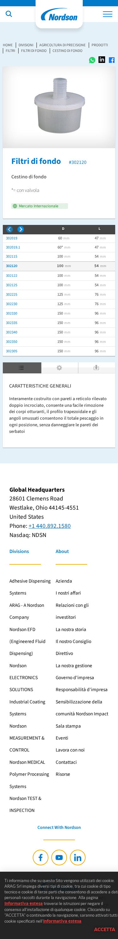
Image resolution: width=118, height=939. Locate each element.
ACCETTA (104, 929)
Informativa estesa (23, 903)
